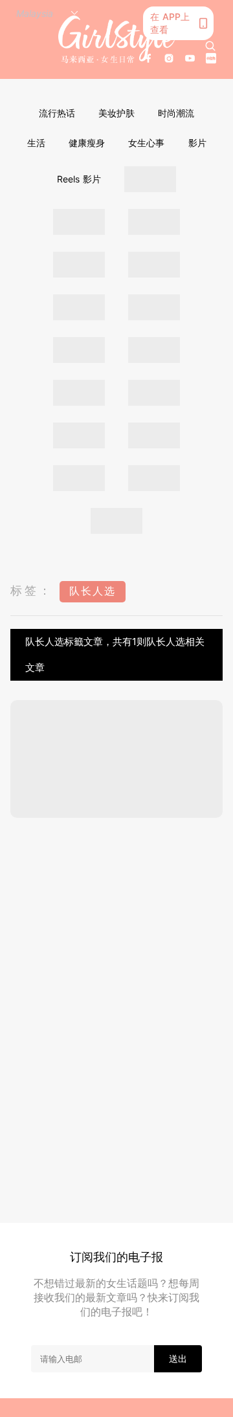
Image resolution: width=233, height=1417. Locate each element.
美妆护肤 (116, 112)
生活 (36, 142)
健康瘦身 (87, 142)
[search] (210, 46)
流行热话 (57, 112)
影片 (197, 142)
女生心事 (146, 142)
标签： (31, 590)
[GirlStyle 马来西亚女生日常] (116, 39)
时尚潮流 (176, 112)
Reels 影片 (79, 178)
